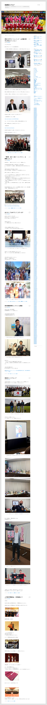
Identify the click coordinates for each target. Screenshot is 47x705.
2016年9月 (35, 221)
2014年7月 (35, 246)
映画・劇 (35, 86)
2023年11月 (35, 138)
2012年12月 (35, 265)
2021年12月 (35, 160)
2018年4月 (35, 203)
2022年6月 (35, 154)
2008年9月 (35, 314)
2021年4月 (35, 168)
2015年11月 (35, 231)
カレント (35, 73)
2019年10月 (35, 185)
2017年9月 (35, 209)
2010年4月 (35, 296)
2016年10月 (35, 220)
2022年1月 (35, 159)
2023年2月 (35, 146)
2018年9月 (35, 198)
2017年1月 (35, 217)
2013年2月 (35, 263)
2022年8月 (35, 152)
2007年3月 (35, 332)
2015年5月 (35, 237)
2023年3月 (35, 145)
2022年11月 (35, 149)
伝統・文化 (11, 301)
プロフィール (10, 32)
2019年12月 (35, 183)
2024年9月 (35, 128)
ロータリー (35, 78)
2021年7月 (35, 165)
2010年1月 (35, 299)
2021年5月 (35, 167)
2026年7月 (35, 108)
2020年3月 (35, 180)
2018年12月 (35, 195)
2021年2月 (35, 170)
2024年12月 (35, 125)
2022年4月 (35, 156)
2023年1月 (35, 147)
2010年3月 (35, 297)
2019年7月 (35, 188)
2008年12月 (35, 311)
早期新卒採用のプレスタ (37, 85)
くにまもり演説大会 (36, 103)
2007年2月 (35, 333)
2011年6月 (35, 282)
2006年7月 (35, 339)
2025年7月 (35, 118)
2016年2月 (35, 228)
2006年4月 (35, 342)
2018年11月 (35, 196)
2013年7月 (35, 258)
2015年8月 (35, 234)
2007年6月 (35, 329)
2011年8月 (35, 280)
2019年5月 (35, 190)
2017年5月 (35, 213)
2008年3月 (35, 320)
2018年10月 (35, 197)
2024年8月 (35, 129)
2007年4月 (35, 331)
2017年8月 (35, 210)
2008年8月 (35, 315)
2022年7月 (35, 153)
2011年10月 (35, 278)
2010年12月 (35, 288)
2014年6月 (35, 247)
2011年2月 (35, 286)
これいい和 (35, 70)
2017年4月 (35, 214)
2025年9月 (35, 116)
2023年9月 (35, 140)
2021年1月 (35, 171)
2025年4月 (35, 121)
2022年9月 (35, 151)
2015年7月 (35, 235)
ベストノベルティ (36, 102)
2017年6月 (35, 212)
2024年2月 (35, 135)
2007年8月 (35, 327)
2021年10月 (35, 162)
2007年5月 (35, 330)
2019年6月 (35, 189)
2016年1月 (35, 229)
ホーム (6, 32)
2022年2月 (35, 158)
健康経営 (35, 80)
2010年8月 (35, 292)
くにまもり (35, 69)
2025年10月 (35, 115)
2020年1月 (35, 182)
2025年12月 (35, 113)
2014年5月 (35, 248)
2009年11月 (35, 301)
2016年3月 (35, 227)
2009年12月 (35, 300)
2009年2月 (35, 309)
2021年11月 (35, 161)
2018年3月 (35, 204)
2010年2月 (35, 298)
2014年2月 (35, 251)
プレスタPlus (36, 76)
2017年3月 (35, 215)
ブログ (8, 301)
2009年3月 (35, 308)
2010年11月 (35, 289)
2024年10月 (35, 127)
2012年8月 (35, 269)
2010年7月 (35, 293)
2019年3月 (35, 192)
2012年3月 (35, 273)
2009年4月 (35, 307)
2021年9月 (35, 163)
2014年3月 (35, 250)
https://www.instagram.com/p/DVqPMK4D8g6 (11, 118)
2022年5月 (35, 155)
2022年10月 (35, 150)
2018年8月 (35, 199)
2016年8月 (35, 222)
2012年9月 (35, 268)
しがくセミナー (36, 71)
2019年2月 (35, 193)
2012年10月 (35, 267)
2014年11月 (35, 242)
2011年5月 (35, 283)
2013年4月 (35, 261)
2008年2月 (35, 321)
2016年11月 (35, 219)
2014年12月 (35, 241)
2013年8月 (35, 257)
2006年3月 (35, 343)
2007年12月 (35, 323)
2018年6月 (35, 201)
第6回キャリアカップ (10, 378)
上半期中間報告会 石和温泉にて (14, 597)
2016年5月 (35, 225)
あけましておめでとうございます (14, 212)
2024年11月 (35, 126)
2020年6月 (35, 177)
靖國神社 (22, 301)
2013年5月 (35, 260)
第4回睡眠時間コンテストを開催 (13, 306)
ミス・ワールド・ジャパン (37, 77)
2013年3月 (35, 262)
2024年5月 (35, 132)
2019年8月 (35, 187)
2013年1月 (35, 264)
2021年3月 (35, 169)
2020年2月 (35, 181)
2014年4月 (35, 249)
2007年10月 (35, 325)
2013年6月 (35, 259)
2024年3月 (35, 134)
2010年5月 (35, 295)
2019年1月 (35, 194)
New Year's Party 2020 (37, 104)
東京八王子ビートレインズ (11, 152)
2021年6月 (35, 166)
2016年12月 (35, 218)
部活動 (14, 592)
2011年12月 (35, 276)
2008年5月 (35, 318)
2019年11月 (35, 184)
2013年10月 (35, 255)
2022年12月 (35, 148)
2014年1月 (35, 252)
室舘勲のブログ (10, 5)
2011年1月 (35, 287)
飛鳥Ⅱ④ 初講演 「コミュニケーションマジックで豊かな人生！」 (38, 45)
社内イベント (16, 152)
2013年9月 (35, 256)
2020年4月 (35, 179)
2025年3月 (35, 122)
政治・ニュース (36, 84)
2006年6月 (35, 340)
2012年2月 (35, 274)
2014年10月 (35, 243)
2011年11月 (35, 277)
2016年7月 (35, 223)
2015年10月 (35, 232)
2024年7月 (35, 130)
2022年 (19, 301)
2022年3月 (35, 157)
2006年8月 (35, 338)
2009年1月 (35, 310)
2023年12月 (35, 137)
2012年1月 (35, 275)
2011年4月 (35, 284)
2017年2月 (35, 216)
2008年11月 (35, 312)
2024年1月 (35, 136)
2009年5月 (35, 306)
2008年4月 (35, 319)
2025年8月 (35, 117)
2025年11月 (35, 114)
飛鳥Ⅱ (35, 92)
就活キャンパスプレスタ (37, 83)
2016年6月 (35, 224)
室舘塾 (35, 82)
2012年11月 (35, 266)
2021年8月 (35, 164)
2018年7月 (35, 200)
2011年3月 (35, 285)
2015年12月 (35, 230)
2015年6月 (35, 236)
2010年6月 (35, 294)
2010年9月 (35, 291)
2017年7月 (35, 211)
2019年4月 (35, 191)
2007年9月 (35, 326)
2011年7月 (35, 281)
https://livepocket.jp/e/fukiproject (9, 127)
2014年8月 (35, 245)
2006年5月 (35, 341)
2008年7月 (35, 316)
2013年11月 (35, 254)
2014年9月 (35, 244)
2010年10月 (35, 290)
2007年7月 (35, 328)
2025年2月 (35, 123)
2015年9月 (35, 233)
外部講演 (35, 81)
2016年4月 (35, 226)
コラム (35, 74)
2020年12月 (35, 172)
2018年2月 (35, 205)
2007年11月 (35, 324)
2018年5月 (35, 202)
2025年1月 (35, 124)
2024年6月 (35, 131)
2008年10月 (35, 313)
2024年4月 (35, 133)
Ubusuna (35, 68)
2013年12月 (35, 253)
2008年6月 (35, 317)
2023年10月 (35, 139)
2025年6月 (35, 119)
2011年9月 (35, 279)
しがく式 (35, 72)
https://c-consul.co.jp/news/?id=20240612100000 (12, 205)
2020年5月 (35, 178)
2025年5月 (35, 120)
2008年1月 (35, 322)
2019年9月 (35, 186)
